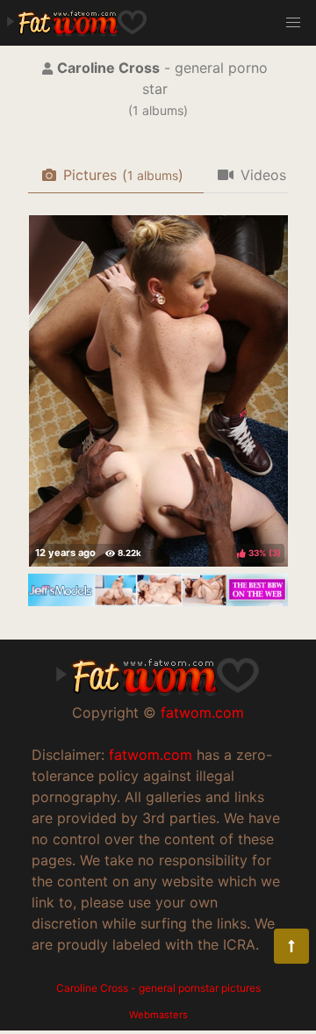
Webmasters (158, 1015)
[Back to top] (291, 946)
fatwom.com (202, 712)
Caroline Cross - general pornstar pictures (158, 987)
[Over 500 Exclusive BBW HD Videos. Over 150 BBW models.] (158, 601)
